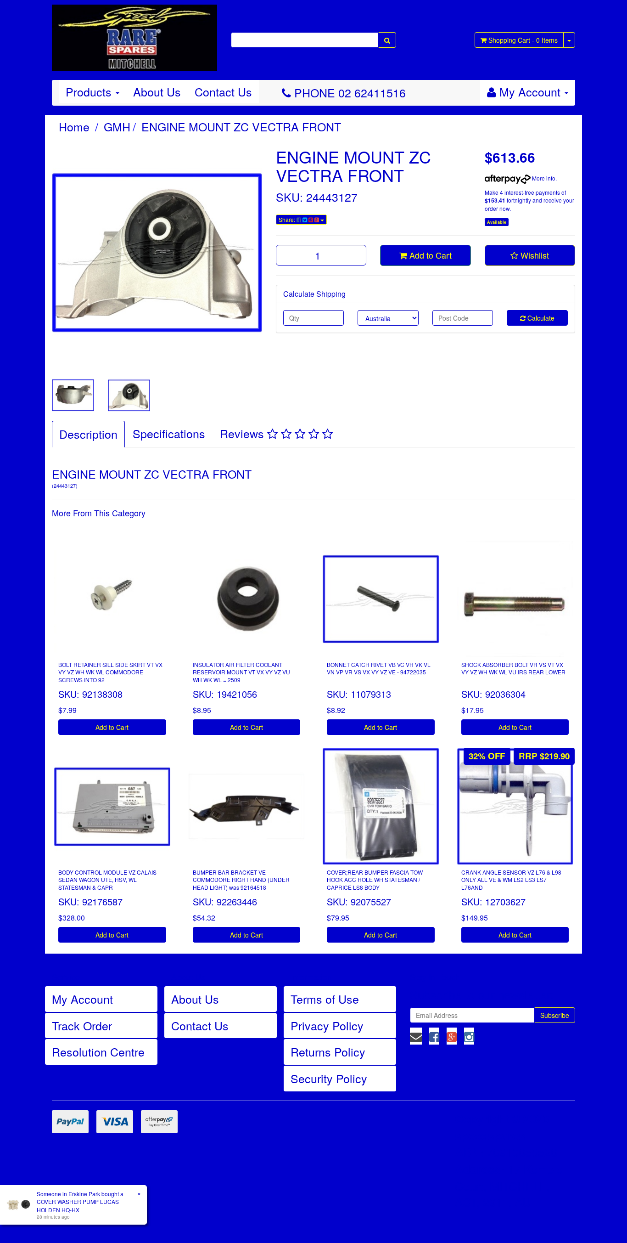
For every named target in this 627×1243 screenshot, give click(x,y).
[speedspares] (134, 33)
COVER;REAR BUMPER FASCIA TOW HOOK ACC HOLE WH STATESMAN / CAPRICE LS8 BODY (375, 880)
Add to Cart (429, 255)
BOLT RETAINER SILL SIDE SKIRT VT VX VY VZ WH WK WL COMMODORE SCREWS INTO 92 (110, 672)
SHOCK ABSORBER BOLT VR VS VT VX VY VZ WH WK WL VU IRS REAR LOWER (513, 668)
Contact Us (223, 91)
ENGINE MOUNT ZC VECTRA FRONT (241, 126)
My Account (82, 998)
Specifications (169, 433)
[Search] (387, 40)
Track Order (82, 1025)
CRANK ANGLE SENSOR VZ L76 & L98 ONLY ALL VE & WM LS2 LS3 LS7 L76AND (511, 880)
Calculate (540, 317)
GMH (117, 126)
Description (88, 433)
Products (90, 91)
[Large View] (73, 395)
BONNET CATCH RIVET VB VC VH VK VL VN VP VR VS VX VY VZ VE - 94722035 (379, 668)
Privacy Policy (327, 1025)
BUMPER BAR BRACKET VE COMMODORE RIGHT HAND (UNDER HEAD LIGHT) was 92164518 (241, 880)
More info (543, 178)
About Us (157, 91)
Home (74, 126)
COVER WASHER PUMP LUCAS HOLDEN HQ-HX (78, 1205)
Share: (288, 219)
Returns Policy (328, 1051)
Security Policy (329, 1078)
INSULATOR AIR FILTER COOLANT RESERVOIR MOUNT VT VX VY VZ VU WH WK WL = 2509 (241, 672)
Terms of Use (325, 998)
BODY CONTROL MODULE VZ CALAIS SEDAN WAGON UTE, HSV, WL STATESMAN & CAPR (107, 880)
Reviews (243, 433)
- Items (523, 40)
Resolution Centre (98, 1051)
